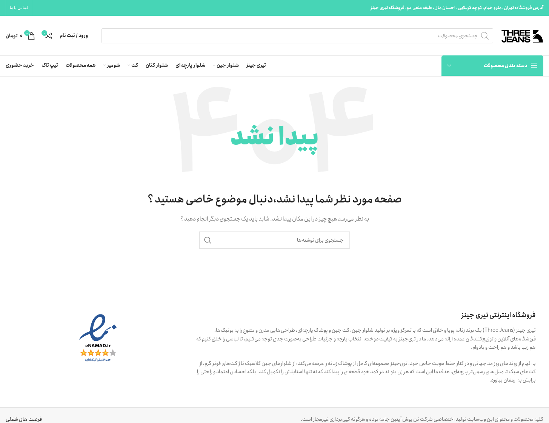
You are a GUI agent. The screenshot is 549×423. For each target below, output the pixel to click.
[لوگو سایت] (522, 35)
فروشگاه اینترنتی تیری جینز (498, 315)
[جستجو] (208, 240)
